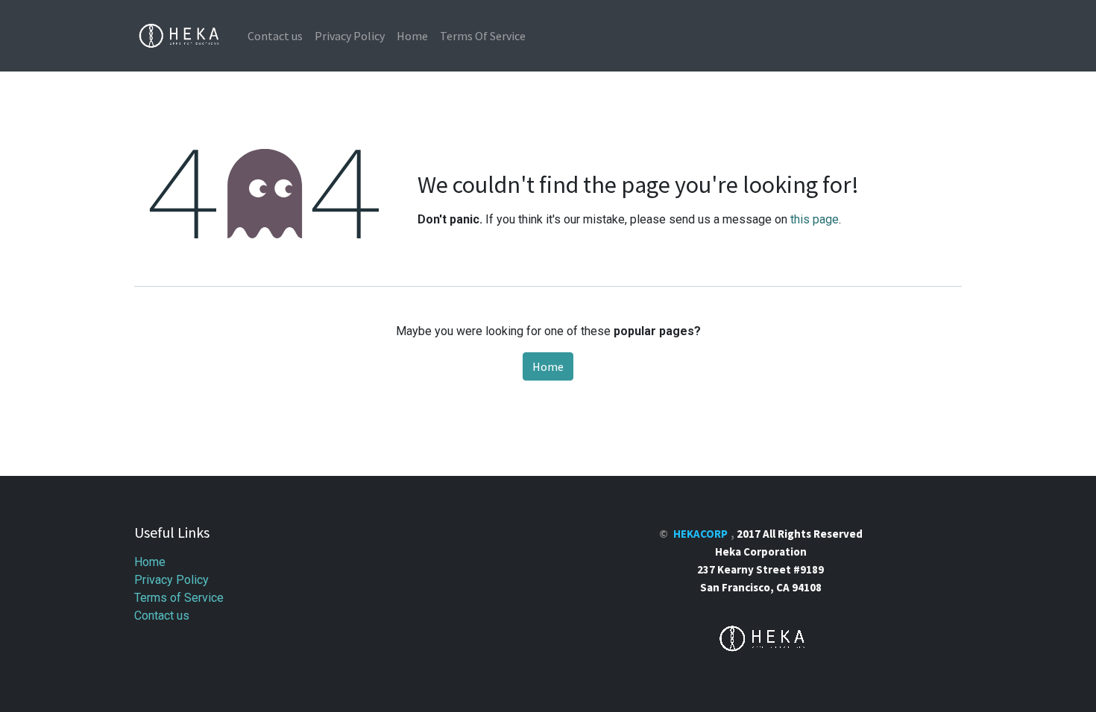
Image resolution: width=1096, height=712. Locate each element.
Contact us (161, 615)
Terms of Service (179, 598)
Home (548, 366)
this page (814, 219)
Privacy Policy (171, 580)
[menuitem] (275, 36)
